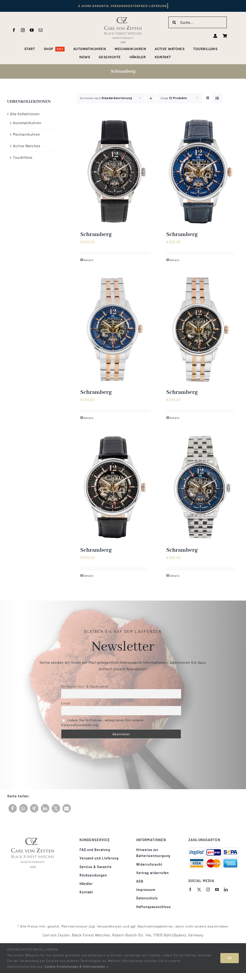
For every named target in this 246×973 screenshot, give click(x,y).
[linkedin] (226, 889)
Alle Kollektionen (25, 114)
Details (89, 260)
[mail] (41, 30)
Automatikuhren (27, 123)
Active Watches (26, 146)
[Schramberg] (115, 171)
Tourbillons (22, 157)
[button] (12, 808)
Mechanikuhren (26, 134)
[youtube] (32, 30)
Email (65, 703)
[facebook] (14, 30)
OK (229, 958)
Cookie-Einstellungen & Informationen (75, 966)
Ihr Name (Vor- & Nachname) (85, 686)
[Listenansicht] (217, 98)
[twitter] (199, 889)
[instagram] (23, 30)
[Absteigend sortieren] (151, 98)
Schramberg (96, 234)
